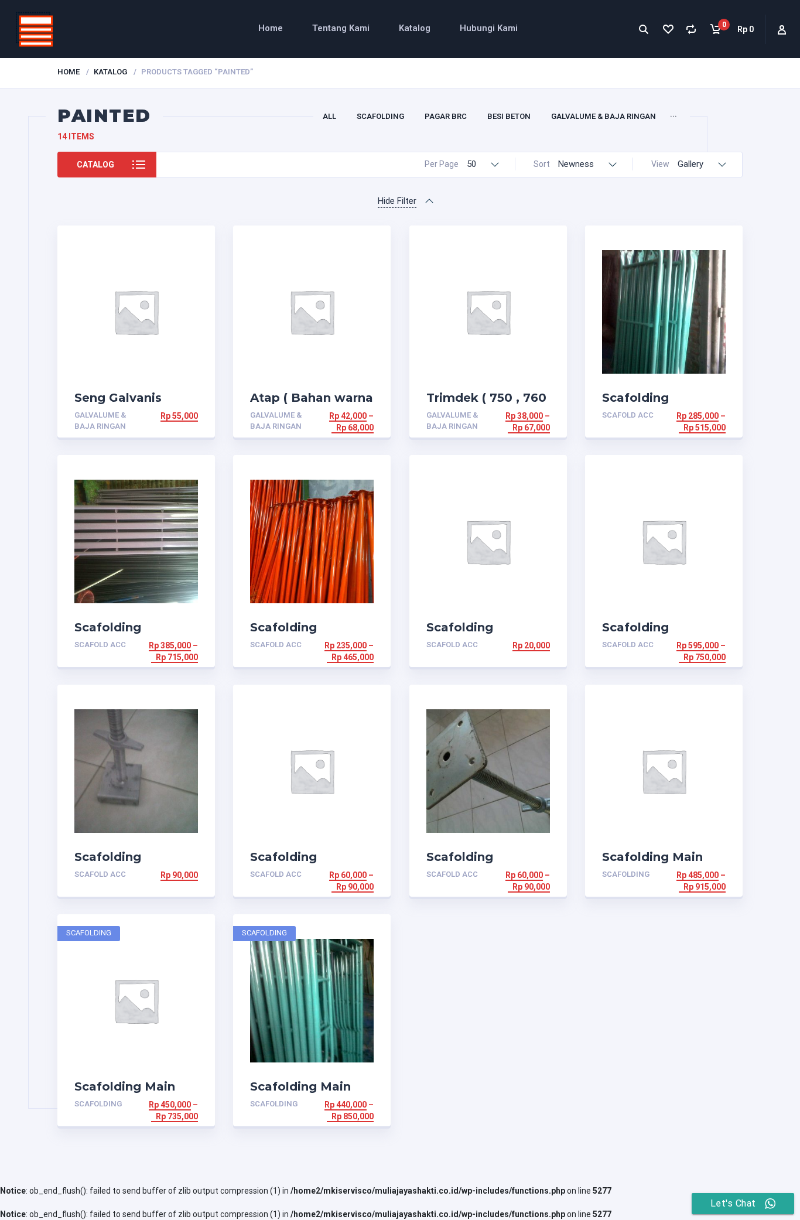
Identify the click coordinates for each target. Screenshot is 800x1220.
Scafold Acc (628, 415)
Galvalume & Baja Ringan (603, 116)
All (329, 116)
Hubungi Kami (489, 28)
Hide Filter (397, 201)
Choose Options (162, 416)
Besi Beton (509, 116)
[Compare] (691, 29)
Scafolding (380, 116)
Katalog (414, 28)
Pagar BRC (446, 116)
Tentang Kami (341, 28)
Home (270, 28)
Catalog (95, 164)
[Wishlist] (667, 29)
